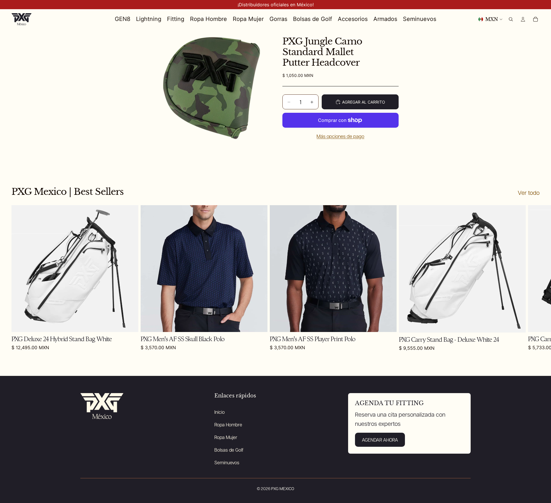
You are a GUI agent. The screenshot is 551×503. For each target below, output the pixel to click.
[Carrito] (535, 19)
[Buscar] (511, 19)
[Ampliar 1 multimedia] (210, 87)
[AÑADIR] (129, 323)
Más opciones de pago (340, 136)
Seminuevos (226, 462)
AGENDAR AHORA (380, 440)
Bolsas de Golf (228, 450)
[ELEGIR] (388, 323)
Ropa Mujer (225, 437)
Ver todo (529, 192)
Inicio (219, 412)
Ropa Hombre (228, 425)
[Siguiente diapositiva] (533, 278)
